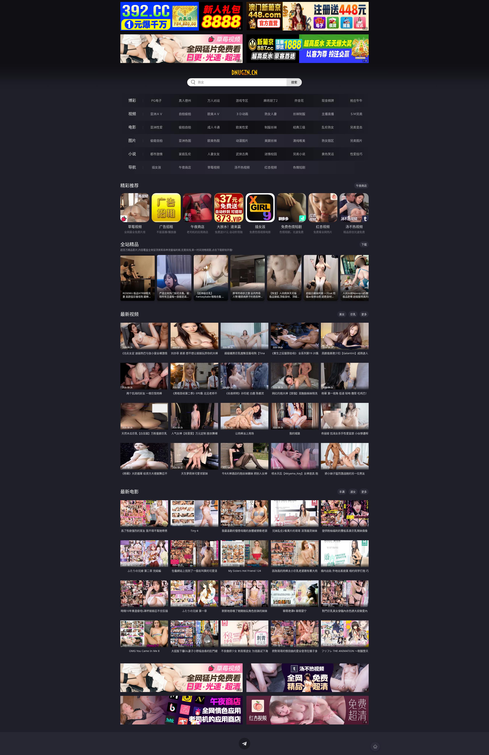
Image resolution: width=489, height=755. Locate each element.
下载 (364, 244)
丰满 (342, 492)
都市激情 (156, 154)
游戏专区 (242, 100)
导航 (132, 167)
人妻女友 (213, 154)
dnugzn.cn (244, 72)
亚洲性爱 (156, 127)
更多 (364, 314)
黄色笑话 (328, 154)
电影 (132, 127)
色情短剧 (299, 167)
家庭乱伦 (185, 154)
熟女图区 (328, 141)
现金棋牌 (328, 100)
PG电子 (156, 100)
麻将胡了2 (271, 100)
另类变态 (356, 127)
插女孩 (156, 167)
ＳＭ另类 (356, 114)
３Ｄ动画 (242, 114)
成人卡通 (213, 127)
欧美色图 (213, 141)
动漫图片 (242, 141)
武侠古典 (242, 154)
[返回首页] (375, 746)
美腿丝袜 (271, 141)
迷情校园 (271, 154)
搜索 (294, 82)
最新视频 (129, 314)
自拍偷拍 (185, 114)
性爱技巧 (356, 154)
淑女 (353, 492)
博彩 (132, 100)
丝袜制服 (299, 114)
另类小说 (299, 154)
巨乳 (353, 314)
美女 (342, 314)
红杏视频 (271, 167)
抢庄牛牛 (356, 100)
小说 (132, 153)
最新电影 (129, 491)
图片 (132, 140)
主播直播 (328, 114)
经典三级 (299, 127)
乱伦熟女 (328, 127)
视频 (132, 113)
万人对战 (213, 100)
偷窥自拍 (156, 141)
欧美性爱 (242, 127)
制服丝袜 (271, 127)
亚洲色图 (185, 141)
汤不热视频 (242, 167)
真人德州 (185, 100)
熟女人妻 (271, 114)
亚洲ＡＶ (156, 114)
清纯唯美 (299, 141)
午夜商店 (185, 167)
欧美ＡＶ (213, 114)
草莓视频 (213, 167)
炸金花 (299, 100)
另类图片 (356, 141)
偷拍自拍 (185, 127)
